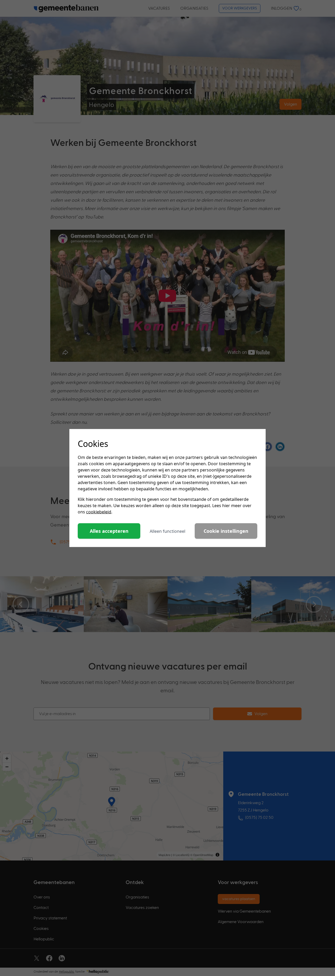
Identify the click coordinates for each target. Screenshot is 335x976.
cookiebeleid (98, 512)
